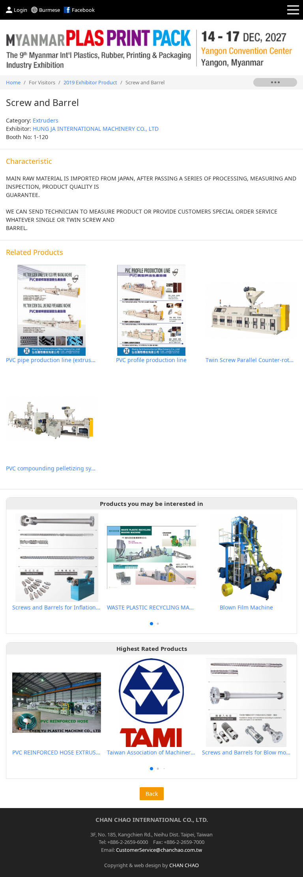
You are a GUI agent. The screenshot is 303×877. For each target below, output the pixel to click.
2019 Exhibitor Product (90, 82)
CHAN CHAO (184, 865)
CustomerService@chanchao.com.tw (159, 849)
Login (20, 9)
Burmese (49, 9)
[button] (151, 623)
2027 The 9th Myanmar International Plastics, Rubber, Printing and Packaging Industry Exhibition (151, 47)
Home (13, 82)
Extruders (45, 120)
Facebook (83, 9)
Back (152, 793)
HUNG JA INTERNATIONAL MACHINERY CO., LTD (96, 128)
